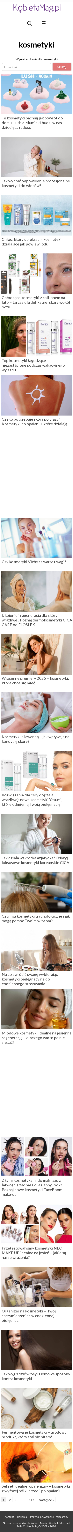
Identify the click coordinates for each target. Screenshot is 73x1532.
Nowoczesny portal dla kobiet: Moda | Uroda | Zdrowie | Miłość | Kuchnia (36, 1524)
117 (31, 1500)
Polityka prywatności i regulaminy (49, 1516)
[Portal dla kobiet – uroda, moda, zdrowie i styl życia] (36, 8)
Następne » (46, 1500)
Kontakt (9, 1516)
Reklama (22, 1516)
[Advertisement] (36, 473)
